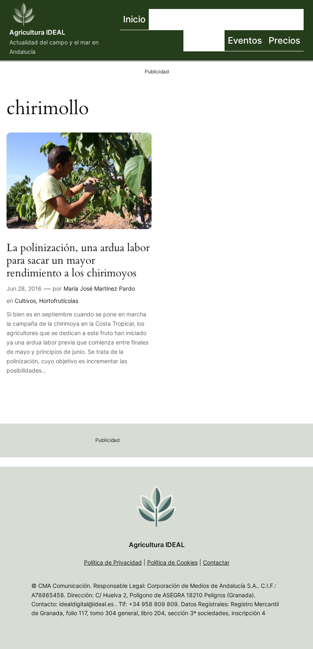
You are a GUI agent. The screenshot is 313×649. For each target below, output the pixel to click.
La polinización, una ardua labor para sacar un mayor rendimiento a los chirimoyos (78, 260)
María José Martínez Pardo (99, 288)
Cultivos (25, 300)
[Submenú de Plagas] (222, 41)
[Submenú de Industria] (302, 20)
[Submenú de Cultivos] (252, 20)
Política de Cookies (172, 562)
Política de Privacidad (113, 562)
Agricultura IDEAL (37, 32)
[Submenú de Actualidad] (205, 20)
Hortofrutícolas (58, 300)
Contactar (216, 562)
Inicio (134, 18)
